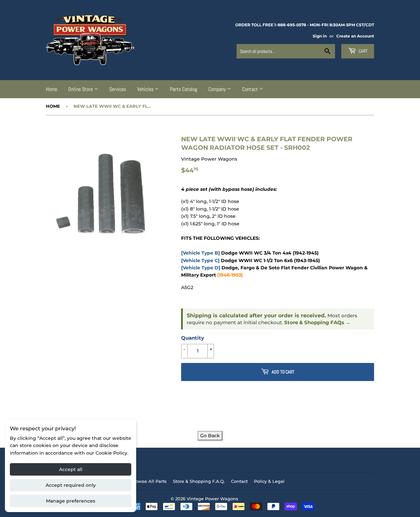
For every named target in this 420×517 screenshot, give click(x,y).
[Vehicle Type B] (200, 253)
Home (51, 89)
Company (217, 89)
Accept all (70, 469)
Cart (363, 51)
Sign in (320, 36)
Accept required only (71, 485)
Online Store (81, 89)
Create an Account (355, 36)
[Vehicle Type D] (200, 268)
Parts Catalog (183, 89)
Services (117, 89)
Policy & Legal (269, 481)
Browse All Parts (149, 481)
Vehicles (146, 89)
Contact (250, 89)
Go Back (210, 435)
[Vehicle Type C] (200, 260)
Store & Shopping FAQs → (317, 323)
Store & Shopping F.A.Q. (199, 481)
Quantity (192, 338)
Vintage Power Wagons (212, 498)
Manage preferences (70, 501)
